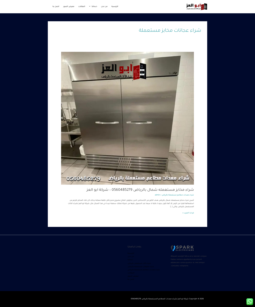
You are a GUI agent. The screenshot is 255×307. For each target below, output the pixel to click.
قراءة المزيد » (188, 212)
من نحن (104, 7)
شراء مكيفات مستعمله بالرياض (141, 267)
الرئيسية (114, 7)
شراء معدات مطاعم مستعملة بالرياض (178, 195)
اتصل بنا (55, 7)
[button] (90, 7)
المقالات (81, 7)
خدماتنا (94, 7)
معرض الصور (68, 7)
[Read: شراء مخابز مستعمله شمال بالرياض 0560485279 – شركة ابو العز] (127, 118)
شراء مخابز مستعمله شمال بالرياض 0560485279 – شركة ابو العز (140, 190)
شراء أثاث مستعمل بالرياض (139, 263)
